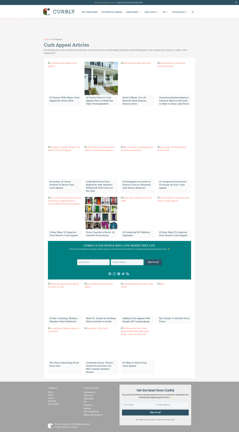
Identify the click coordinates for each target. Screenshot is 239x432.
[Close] (142, 177)
